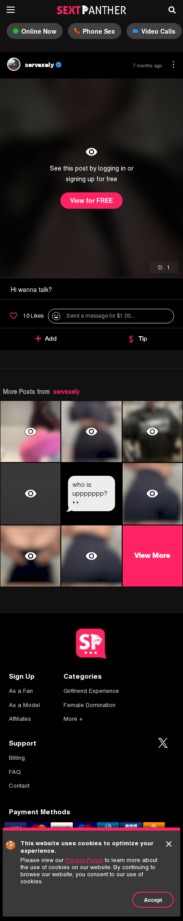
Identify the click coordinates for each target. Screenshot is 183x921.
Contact (19, 785)
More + (73, 718)
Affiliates (20, 718)
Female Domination (89, 705)
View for (91, 200)
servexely (66, 391)
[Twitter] (163, 743)
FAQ (15, 772)
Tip (143, 338)
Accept (153, 900)
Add (51, 338)
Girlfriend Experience (91, 691)
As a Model (24, 705)
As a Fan (21, 691)
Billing (17, 757)
